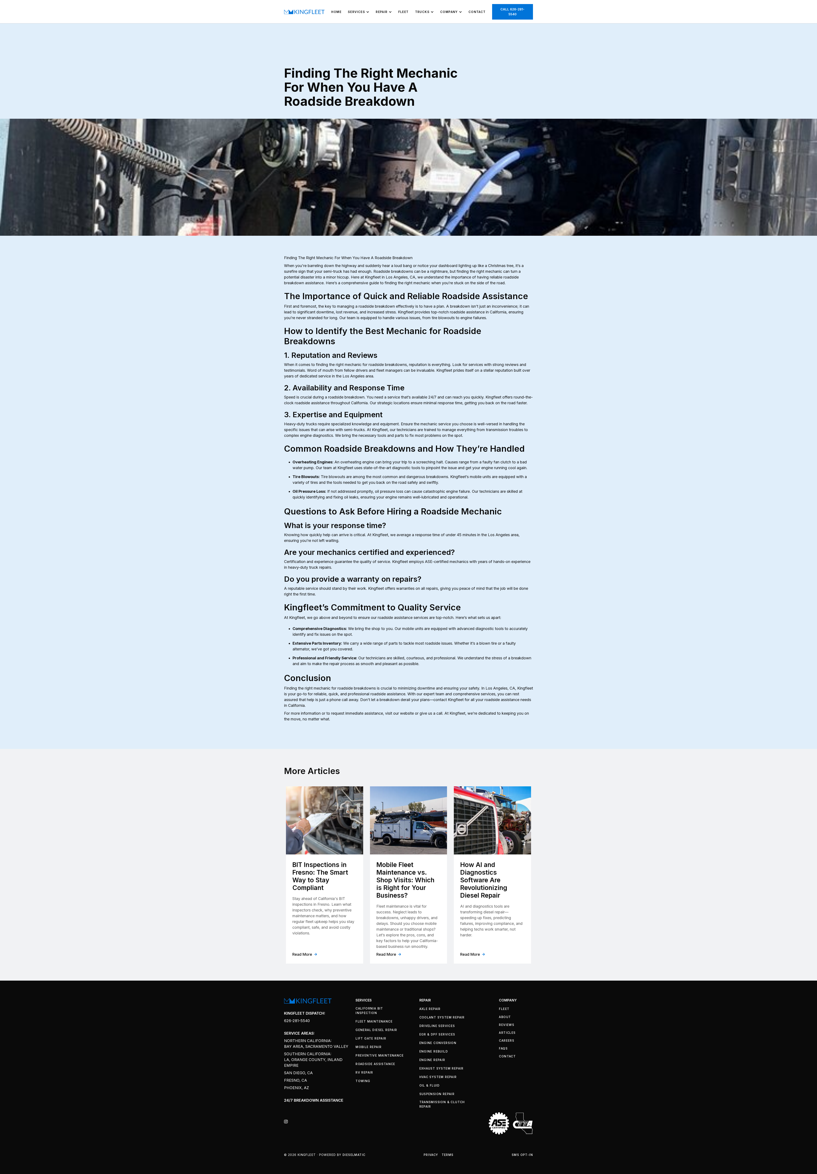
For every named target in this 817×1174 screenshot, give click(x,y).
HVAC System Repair (438, 1077)
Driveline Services (437, 1026)
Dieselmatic (354, 1155)
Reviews (506, 1025)
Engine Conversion (438, 1043)
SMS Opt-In (522, 1155)
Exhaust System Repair (441, 1068)
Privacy (431, 1155)
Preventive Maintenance (380, 1055)
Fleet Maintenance (374, 1021)
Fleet (403, 12)
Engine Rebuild (433, 1051)
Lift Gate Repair (371, 1038)
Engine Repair (432, 1060)
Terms (448, 1155)
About (505, 1017)
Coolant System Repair (442, 1017)
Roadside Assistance (375, 1064)
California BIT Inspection (369, 1011)
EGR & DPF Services (437, 1034)
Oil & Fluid (429, 1085)
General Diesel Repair (376, 1030)
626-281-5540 (297, 1020)
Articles (507, 1032)
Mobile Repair (368, 1047)
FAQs (503, 1048)
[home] (304, 12)
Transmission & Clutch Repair (442, 1104)
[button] (359, 11)
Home (336, 12)
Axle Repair (430, 1009)
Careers (506, 1040)
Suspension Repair (437, 1094)
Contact (477, 12)
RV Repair (364, 1072)
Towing (363, 1081)
